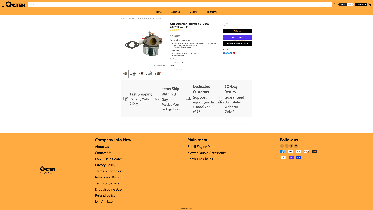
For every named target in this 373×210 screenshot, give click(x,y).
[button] (175, 30)
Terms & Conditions (109, 171)
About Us (175, 12)
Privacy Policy (105, 165)
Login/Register (361, 4)
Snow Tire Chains (200, 159)
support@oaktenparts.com (211, 102)
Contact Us (212, 12)
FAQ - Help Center (108, 159)
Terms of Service (107, 183)
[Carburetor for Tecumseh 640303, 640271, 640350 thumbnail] (124, 74)
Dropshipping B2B (108, 189)
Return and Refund (109, 177)
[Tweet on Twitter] (227, 53)
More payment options (238, 40)
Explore (193, 12)
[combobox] (180, 4)
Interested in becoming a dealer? (237, 43)
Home (159, 12)
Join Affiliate (104, 201)
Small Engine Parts (201, 146)
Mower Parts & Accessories (206, 153)
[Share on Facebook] (224, 53)
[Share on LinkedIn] (230, 53)
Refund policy (105, 195)
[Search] (334, 4)
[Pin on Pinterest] (234, 53)
